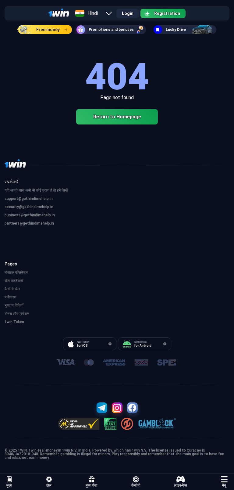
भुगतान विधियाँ (14, 305)
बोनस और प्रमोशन (17, 313)
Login (127, 13)
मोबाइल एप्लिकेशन (16, 272)
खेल (48, 485)
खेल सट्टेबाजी (14, 281)
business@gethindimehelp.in (30, 215)
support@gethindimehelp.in (29, 198)
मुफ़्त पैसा (92, 485)
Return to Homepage (117, 117)
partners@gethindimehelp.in (29, 223)
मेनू (224, 485)
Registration (167, 13)
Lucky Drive (176, 29)
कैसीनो (135, 485)
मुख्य (9, 485)
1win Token (14, 322)
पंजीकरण (10, 297)
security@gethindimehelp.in (29, 207)
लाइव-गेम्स (180, 485)
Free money (48, 29)
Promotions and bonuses (111, 29)
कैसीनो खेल (12, 289)
